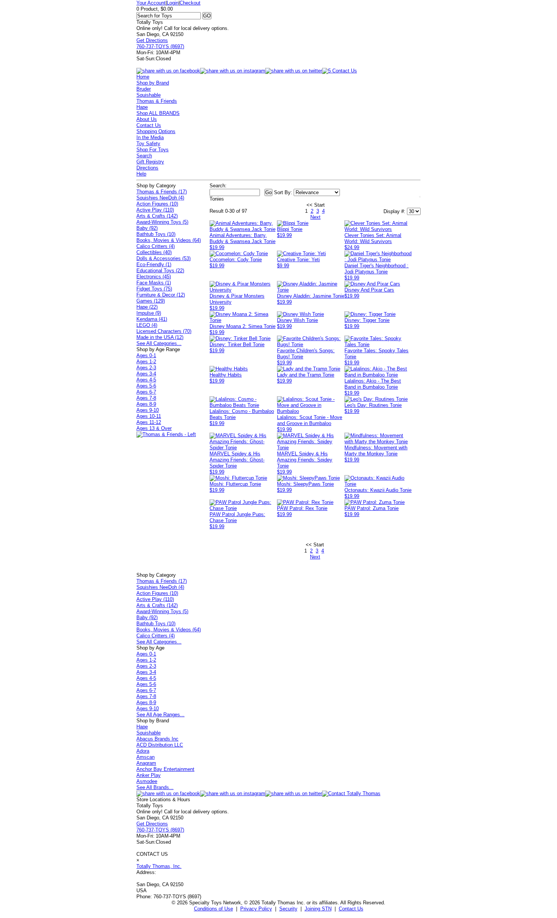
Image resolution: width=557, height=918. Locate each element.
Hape (142, 107)
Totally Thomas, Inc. (158, 866)
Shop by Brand (152, 83)
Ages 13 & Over (154, 428)
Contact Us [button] (351, 909)
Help (141, 174)
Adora (142, 751)
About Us (146, 119)
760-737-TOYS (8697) (160, 46)
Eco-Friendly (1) (153, 264)
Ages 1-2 (146, 361)
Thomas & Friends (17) (161, 192)
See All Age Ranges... (160, 714)
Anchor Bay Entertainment (165, 769)
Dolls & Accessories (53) (163, 258)
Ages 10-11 (148, 416)
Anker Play (148, 775)
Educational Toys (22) (160, 270)
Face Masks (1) (153, 283)
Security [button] (288, 909)
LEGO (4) (146, 325)
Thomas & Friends (156, 101)
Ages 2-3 (146, 367)
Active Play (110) (155, 210)
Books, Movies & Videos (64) (168, 240)
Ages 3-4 (146, 374)
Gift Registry (150, 162)
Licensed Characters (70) (163, 331)
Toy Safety (148, 143)
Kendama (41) (151, 319)
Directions (147, 168)
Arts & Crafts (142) (157, 216)
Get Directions (152, 40)
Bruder (143, 89)
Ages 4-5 (146, 380)
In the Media (150, 137)
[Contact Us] (351, 793)
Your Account (151, 3)
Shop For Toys (152, 149)
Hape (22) (147, 307)
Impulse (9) (148, 313)
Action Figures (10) (157, 204)
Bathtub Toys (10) (155, 234)
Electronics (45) (153, 276)
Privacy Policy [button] (256, 909)
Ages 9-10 (147, 410)
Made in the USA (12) (159, 337)
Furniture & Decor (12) (160, 295)
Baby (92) (147, 228)
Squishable (148, 95)
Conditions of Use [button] (213, 909)
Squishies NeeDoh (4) (160, 198)
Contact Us (148, 125)
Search (144, 155)
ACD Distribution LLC (159, 745)
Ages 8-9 (146, 404)
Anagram (146, 763)
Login (172, 3)
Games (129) (150, 301)
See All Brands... (155, 787)
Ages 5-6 (146, 386)
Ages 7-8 (146, 398)
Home (142, 77)
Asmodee (146, 781)
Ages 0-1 (146, 355)
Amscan (145, 757)
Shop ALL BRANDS (158, 113)
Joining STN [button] (318, 909)
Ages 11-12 (148, 422)
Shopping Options (155, 131)
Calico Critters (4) (155, 246)
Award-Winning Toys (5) (162, 222)
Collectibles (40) (154, 252)
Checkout (190, 3)
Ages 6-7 (146, 392)
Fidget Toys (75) (154, 289)
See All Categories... (158, 343)
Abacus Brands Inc (157, 739)
